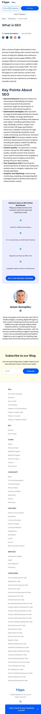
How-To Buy (12, 434)
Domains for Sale (14, 589)
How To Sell (12, 401)
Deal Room (12, 516)
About (10, 444)
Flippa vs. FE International (17, 408)
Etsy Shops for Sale (15, 629)
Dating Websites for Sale (17, 677)
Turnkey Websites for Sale (17, 655)
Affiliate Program (14, 451)
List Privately (12, 405)
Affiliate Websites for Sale (17, 644)
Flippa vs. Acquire (14, 416)
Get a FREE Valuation (11, 8)
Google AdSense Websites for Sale (20, 607)
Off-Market (12, 535)
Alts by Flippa (13, 488)
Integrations (12, 531)
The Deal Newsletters (15, 480)
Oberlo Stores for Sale (16, 636)
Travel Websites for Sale (16, 666)
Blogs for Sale (13, 640)
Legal (10, 560)
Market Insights (13, 524)
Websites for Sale (14, 581)
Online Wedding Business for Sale (20, 673)
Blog (3, 19)
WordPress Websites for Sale (18, 647)
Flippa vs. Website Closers (17, 419)
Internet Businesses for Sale (18, 658)
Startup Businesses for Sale (17, 680)
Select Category (20, 14)
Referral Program (14, 455)
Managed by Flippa (15, 556)
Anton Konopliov (20, 307)
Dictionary (12, 19)
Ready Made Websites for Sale (19, 651)
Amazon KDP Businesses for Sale (20, 618)
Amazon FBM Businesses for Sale (20, 614)
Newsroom (12, 495)
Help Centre (12, 466)
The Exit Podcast (14, 484)
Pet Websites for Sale (15, 669)
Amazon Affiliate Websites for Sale (20, 622)
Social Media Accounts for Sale (19, 662)
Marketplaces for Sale (15, 596)
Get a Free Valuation (15, 394)
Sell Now (30, 8)
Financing (11, 567)
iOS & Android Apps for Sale (18, 585)
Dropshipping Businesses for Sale (20, 603)
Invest (10, 538)
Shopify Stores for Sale (16, 600)
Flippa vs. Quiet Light (15, 412)
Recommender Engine (16, 546)
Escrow (10, 542)
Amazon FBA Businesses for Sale (19, 611)
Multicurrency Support (16, 513)
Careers (10, 462)
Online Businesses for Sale (17, 578)
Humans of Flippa (14, 491)
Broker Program (14, 459)
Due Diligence (13, 564)
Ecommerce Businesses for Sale (19, 592)
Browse (10, 430)
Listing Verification (14, 527)
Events (10, 499)
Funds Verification (14, 520)
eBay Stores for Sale (15, 633)
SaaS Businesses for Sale (16, 625)
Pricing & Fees (13, 448)
